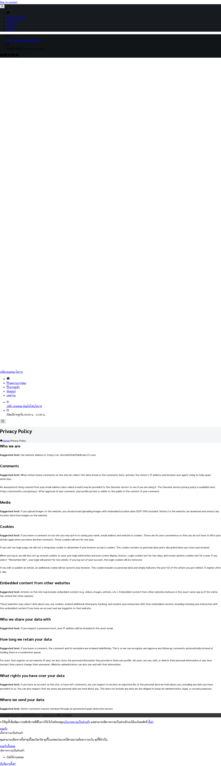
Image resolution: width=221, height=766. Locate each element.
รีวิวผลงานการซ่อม (16, 383)
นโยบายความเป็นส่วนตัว (77, 722)
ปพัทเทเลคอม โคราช (11, 372)
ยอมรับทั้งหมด (7, 746)
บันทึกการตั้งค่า (8, 764)
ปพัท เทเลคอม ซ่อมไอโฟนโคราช (24, 40)
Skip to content (8, 2)
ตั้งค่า (151, 722)
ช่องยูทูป (11, 391)
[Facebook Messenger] (14, 55)
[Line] (17, 55)
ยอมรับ (3, 728)
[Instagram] (6, 55)
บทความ (11, 395)
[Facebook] (10, 55)
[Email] (2, 55)
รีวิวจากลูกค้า (13, 387)
